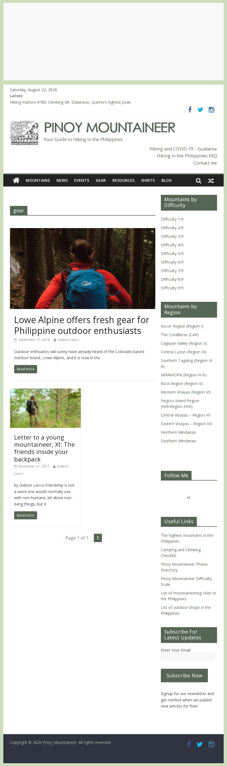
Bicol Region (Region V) (182, 383)
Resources (123, 180)
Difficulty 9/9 (172, 287)
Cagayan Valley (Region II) (184, 343)
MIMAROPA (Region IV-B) (184, 374)
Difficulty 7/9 (172, 270)
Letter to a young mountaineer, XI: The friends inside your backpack (44, 448)
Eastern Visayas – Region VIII (186, 423)
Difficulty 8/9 (172, 279)
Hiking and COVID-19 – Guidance (183, 149)
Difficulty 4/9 (172, 244)
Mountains (38, 180)
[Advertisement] (113, 41)
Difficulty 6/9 (172, 262)
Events (81, 180)
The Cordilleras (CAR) (180, 334)
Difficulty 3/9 (172, 236)
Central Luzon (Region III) (183, 351)
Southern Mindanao (178, 440)
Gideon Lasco (68, 339)
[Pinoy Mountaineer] (93, 124)
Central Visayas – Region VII (185, 415)
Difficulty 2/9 (172, 227)
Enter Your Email (175, 650)
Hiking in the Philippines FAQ (187, 156)
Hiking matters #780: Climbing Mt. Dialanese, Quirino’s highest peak (70, 102)
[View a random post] (211, 180)
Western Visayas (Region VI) (186, 392)
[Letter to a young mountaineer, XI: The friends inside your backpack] (45, 392)
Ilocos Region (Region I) (182, 326)
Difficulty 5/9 (172, 253)
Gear (101, 180)
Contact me (205, 163)
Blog (166, 180)
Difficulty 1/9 (172, 219)
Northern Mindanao (178, 432)
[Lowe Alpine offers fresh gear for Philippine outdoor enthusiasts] (82, 231)
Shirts (148, 180)
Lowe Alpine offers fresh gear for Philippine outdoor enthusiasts (81, 325)
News (62, 180)
